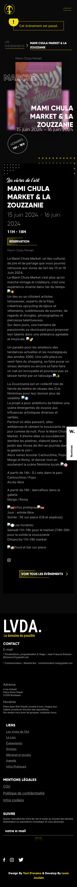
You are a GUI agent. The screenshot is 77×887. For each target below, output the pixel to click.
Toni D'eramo (32, 873)
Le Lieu (11, 737)
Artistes (11, 749)
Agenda (11, 760)
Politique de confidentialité (24, 793)
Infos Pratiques (16, 766)
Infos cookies (13, 800)
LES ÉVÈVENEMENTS (14, 44)
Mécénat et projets (18, 755)
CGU (6, 786)
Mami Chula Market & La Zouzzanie (48, 45)
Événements (14, 743)
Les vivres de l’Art (17, 731)
